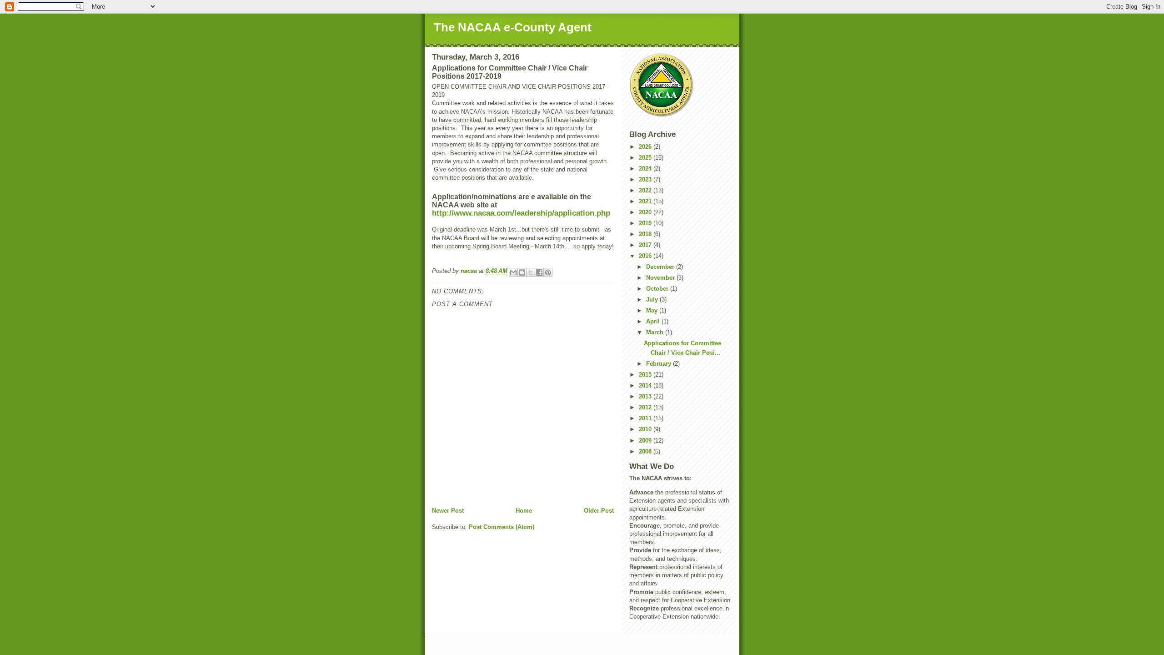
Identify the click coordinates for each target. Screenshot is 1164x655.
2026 (646, 146)
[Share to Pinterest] (547, 272)
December (661, 266)
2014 (646, 385)
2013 (646, 396)
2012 (646, 407)
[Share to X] (530, 272)
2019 (646, 223)
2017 (646, 245)
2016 (646, 255)
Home (524, 510)
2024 (646, 168)
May (652, 310)
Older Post (599, 510)
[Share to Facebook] (539, 272)
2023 (646, 179)
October (658, 288)
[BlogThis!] (522, 272)
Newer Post (448, 510)
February (659, 363)
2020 (646, 212)
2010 (646, 429)
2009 (646, 440)
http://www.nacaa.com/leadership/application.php (521, 213)
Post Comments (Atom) (501, 527)
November (661, 277)
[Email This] (513, 272)
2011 (646, 418)
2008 (646, 451)
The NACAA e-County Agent (513, 27)
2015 (646, 374)
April (654, 321)
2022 (646, 190)
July (653, 299)
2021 (646, 201)
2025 (646, 157)
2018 (646, 234)
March (655, 332)
